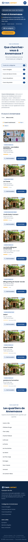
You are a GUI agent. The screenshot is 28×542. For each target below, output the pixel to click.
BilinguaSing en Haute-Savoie (14, 282)
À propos (4, 522)
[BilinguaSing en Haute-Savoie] (14, 270)
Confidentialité (20, 535)
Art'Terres (6, 181)
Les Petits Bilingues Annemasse (10, 248)
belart (5, 315)
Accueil (3, 24)
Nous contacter (6, 527)
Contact (23, 537)
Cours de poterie (6, 514)
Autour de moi (9, 33)
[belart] (14, 303)
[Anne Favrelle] (14, 336)
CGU (14, 535)
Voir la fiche (21, 158)
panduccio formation (11, 380)
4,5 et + (6, 126)
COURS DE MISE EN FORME (10, 212)
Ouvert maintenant (9, 122)
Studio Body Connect (10, 214)
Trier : (3, 117)
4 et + (21, 122)
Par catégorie (9, 28)
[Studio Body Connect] (14, 203)
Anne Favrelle (8, 347)
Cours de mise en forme (8, 509)
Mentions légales (6, 525)
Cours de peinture (7, 512)
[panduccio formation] (14, 369)
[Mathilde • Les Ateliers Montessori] (14, 136)
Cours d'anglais (6, 507)
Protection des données (9, 537)
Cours (10, 3)
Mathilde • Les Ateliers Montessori (11, 148)
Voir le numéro (10, 158)
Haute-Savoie (10, 24)
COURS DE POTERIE (8, 179)
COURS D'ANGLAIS (8, 144)
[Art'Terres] (14, 170)
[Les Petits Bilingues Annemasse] (14, 236)
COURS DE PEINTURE (9, 312)
